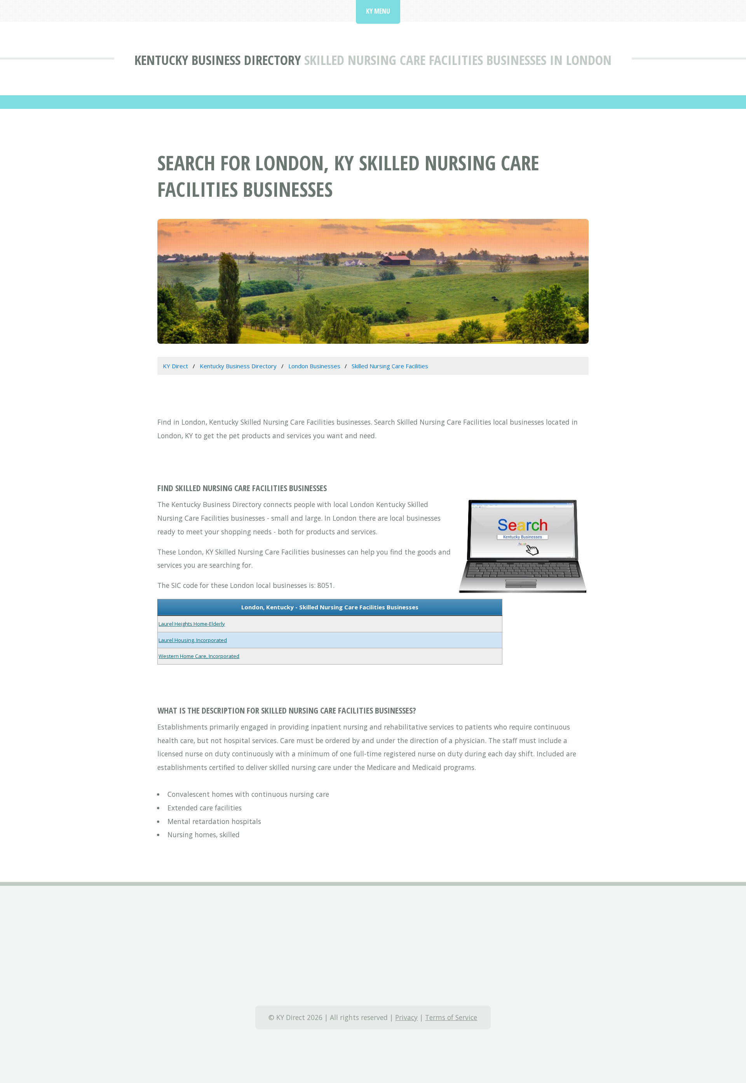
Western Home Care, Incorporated (199, 656)
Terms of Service (451, 1017)
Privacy (406, 1017)
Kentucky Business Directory (217, 60)
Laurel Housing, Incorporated (193, 640)
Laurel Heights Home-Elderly (192, 623)
